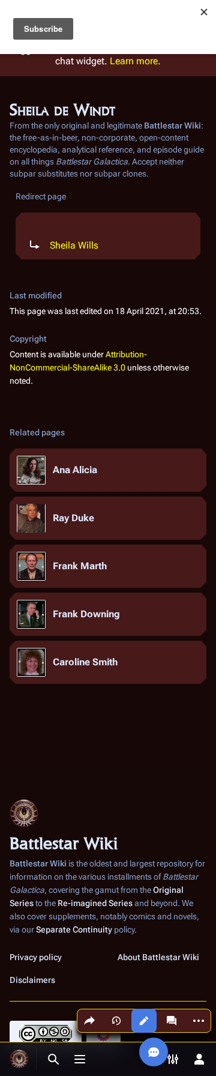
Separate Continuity (74, 929)
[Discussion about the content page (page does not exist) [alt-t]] (171, 1021)
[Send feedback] (153, 1052)
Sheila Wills (74, 245)
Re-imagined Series (95, 903)
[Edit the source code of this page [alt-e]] (144, 1021)
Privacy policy (36, 957)
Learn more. (135, 61)
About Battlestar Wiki (158, 957)
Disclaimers (32, 980)
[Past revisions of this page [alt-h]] (116, 1021)
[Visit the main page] (19, 1059)
